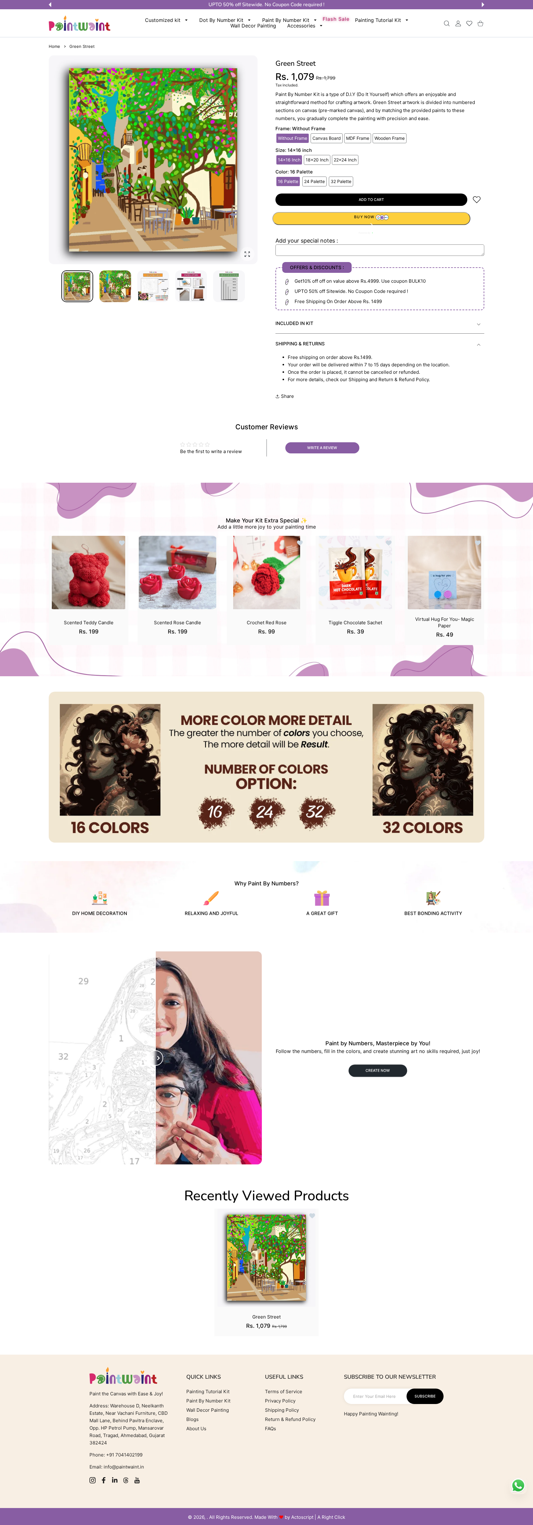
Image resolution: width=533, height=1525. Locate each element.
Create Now (378, 1070)
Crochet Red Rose (266, 623)
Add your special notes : (306, 240)
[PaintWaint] (79, 23)
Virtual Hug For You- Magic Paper (444, 623)
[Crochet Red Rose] (266, 572)
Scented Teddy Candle (89, 623)
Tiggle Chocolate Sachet (355, 623)
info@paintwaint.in (124, 1467)
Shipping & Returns (300, 344)
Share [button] (287, 396)
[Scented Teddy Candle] (88, 572)
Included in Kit (294, 323)
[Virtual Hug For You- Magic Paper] (444, 572)
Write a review (322, 447)
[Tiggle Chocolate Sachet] (355, 572)
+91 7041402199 (124, 1455)
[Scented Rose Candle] (177, 572)
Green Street (266, 1317)
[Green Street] (266, 1258)
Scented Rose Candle (177, 623)
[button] (50, 4)
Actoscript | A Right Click (318, 1517)
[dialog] (446, 23)
